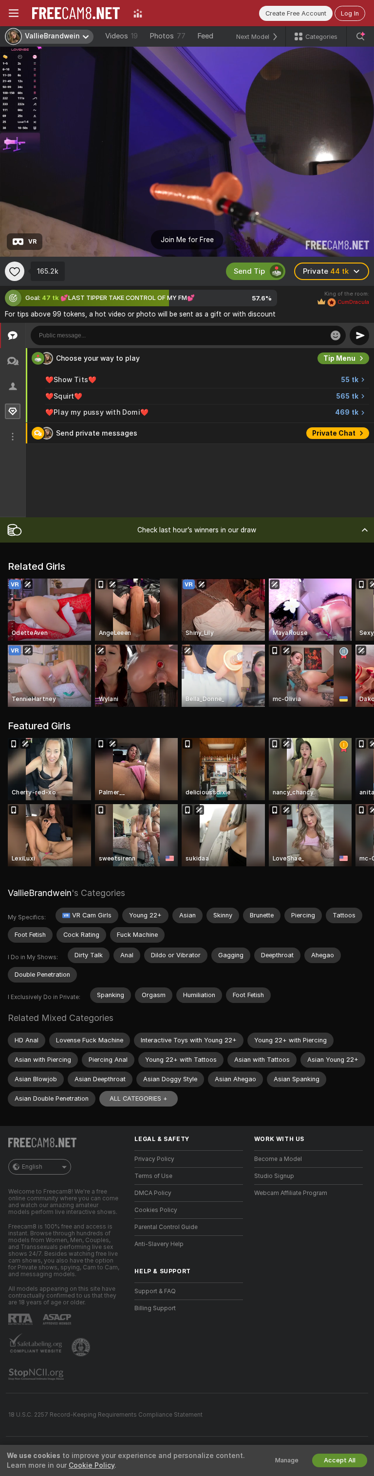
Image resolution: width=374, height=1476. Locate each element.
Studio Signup (274, 1176)
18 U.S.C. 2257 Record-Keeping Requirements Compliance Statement (105, 1414)
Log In (350, 13)
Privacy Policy (154, 1159)
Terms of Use (153, 1176)
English (32, 1166)
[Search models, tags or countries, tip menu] (360, 36)
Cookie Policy (91, 1465)
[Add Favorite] (14, 271)
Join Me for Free (187, 240)
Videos (121, 36)
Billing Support (155, 1308)
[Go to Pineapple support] (82, 1347)
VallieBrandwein (40, 893)
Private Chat (333, 433)
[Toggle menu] (13, 13)
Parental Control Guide (166, 1227)
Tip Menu (339, 358)
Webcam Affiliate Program (290, 1193)
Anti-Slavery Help (159, 1244)
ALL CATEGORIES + (139, 1098)
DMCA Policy (152, 1193)
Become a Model (278, 1159)
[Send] (359, 335)
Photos (168, 36)
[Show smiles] (335, 335)
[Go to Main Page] (76, 13)
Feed (205, 36)
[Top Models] (138, 13)
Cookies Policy (155, 1210)
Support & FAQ (155, 1291)
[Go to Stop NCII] (37, 1374)
